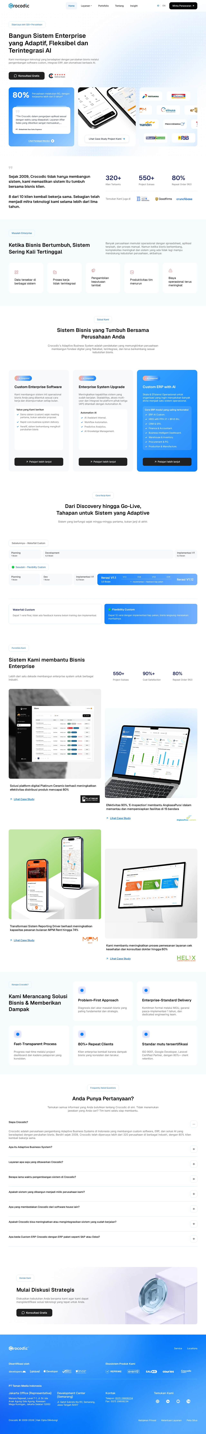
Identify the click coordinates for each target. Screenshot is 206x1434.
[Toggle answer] (193, 1124)
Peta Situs (192, 1420)
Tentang (119, 5)
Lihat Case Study (24, 799)
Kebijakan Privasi (147, 1420)
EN (164, 5)
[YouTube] (178, 1401)
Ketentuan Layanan (171, 1420)
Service (178, 1348)
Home (71, 5)
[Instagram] (157, 1401)
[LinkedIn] (167, 1401)
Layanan (85, 5)
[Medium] (188, 1401)
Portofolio (103, 5)
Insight (134, 5)
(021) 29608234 (124, 1398)
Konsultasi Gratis (28, 75)
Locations (192, 1348)
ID (158, 5)
